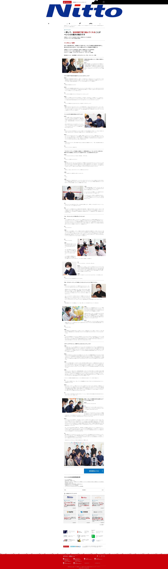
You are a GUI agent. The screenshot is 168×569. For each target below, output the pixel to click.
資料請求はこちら (94, 471)
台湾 (73, 566)
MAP (63, 559)
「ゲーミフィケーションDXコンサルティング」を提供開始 (74, 486)
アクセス (76, 566)
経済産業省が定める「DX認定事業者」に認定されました (73, 484)
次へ (102, 489)
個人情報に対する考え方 (89, 566)
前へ (65, 489)
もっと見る (101, 524)
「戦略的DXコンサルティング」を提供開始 (71, 485)
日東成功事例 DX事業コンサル (70, 480)
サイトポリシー (98, 566)
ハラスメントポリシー (94, 566)
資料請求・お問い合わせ (84, 566)
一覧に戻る (83, 489)
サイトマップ (80, 566)
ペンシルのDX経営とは (68, 479)
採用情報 (78, 566)
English (72, 566)
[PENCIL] (67, 2)
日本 (70, 566)
